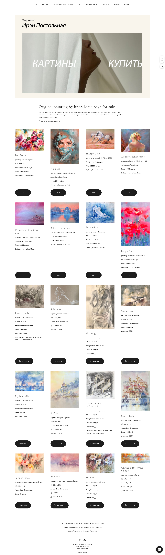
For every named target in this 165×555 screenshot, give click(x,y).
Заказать (25, 361)
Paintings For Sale (92, 4)
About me (106, 4)
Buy (23, 192)
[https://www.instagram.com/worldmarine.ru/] (80, 540)
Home (36, 4)
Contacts (127, 4)
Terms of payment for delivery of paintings (82, 531)
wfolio (85, 552)
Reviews (117, 4)
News (79, 4)
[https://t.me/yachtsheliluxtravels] (85, 540)
